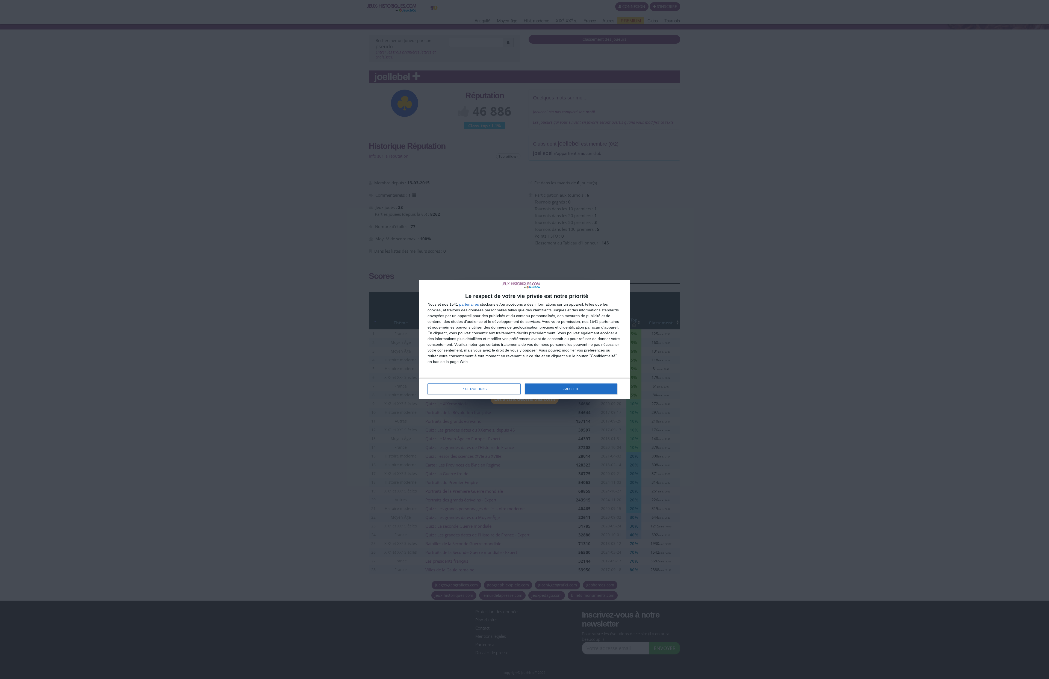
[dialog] (524, 339)
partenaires (469, 304)
